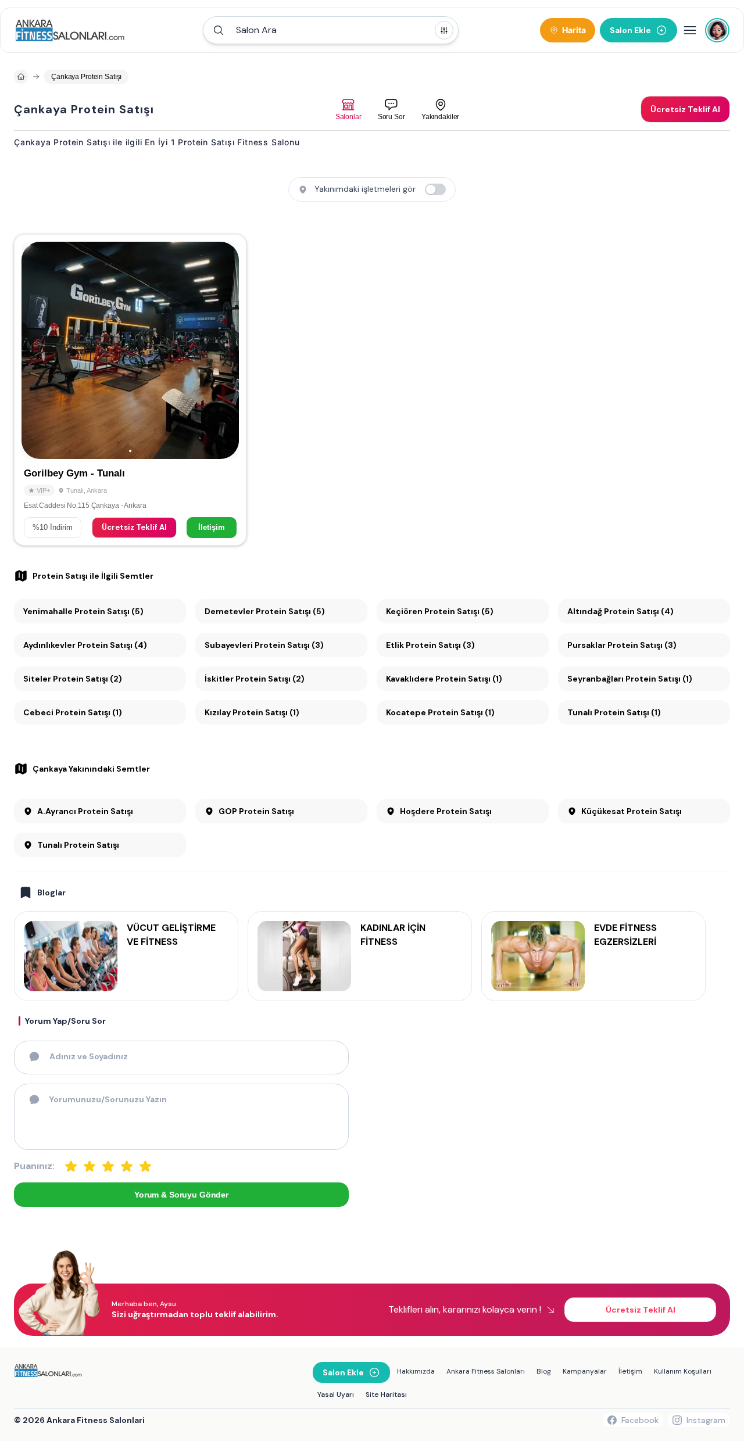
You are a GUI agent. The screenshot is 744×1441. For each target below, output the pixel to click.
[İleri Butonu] (35, 350)
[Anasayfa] (21, 77)
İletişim (211, 527)
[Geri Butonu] (225, 350)
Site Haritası (386, 1394)
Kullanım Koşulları (682, 1371)
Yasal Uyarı (335, 1394)
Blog (543, 1371)
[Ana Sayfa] (70, 30)
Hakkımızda (416, 1371)
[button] (331, 30)
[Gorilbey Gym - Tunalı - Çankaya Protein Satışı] (130, 390)
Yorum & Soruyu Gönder (181, 1194)
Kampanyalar (585, 1371)
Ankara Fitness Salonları (485, 1371)
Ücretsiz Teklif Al (134, 527)
